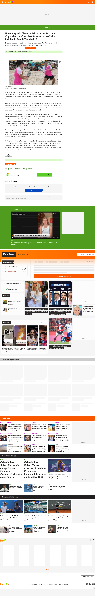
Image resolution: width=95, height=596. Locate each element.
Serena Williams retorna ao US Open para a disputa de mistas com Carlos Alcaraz (59, 477)
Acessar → (20, 295)
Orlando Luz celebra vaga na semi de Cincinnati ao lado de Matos (39, 488)
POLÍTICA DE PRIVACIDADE (61, 584)
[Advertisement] (83, 488)
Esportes (30, 168)
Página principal (9, 2)
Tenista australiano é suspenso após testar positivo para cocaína (35, 518)
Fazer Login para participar (33, 190)
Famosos (9, 422)
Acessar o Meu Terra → (23, 254)
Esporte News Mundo (20, 168)
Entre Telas (34, 433)
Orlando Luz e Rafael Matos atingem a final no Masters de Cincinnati (10, 518)
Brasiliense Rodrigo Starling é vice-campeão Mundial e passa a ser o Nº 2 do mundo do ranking (59, 518)
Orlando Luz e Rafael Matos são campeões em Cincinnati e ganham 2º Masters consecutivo (11, 469)
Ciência (33, 444)
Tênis (11, 168)
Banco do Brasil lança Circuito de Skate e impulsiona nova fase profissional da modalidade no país (39, 529)
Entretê (57, 433)
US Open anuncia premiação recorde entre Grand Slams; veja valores (58, 488)
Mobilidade (10, 444)
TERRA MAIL (67, 2)
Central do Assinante (78, 2)
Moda (57, 444)
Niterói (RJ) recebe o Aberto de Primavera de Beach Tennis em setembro (15, 529)
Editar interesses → (90, 261)
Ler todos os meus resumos (63, 276)
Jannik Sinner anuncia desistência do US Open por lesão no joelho (15, 488)
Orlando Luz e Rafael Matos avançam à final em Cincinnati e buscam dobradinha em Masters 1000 (35, 469)
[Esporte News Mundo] (9, 155)
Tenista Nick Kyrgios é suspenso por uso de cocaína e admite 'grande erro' (64, 529)
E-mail (88, 2)
